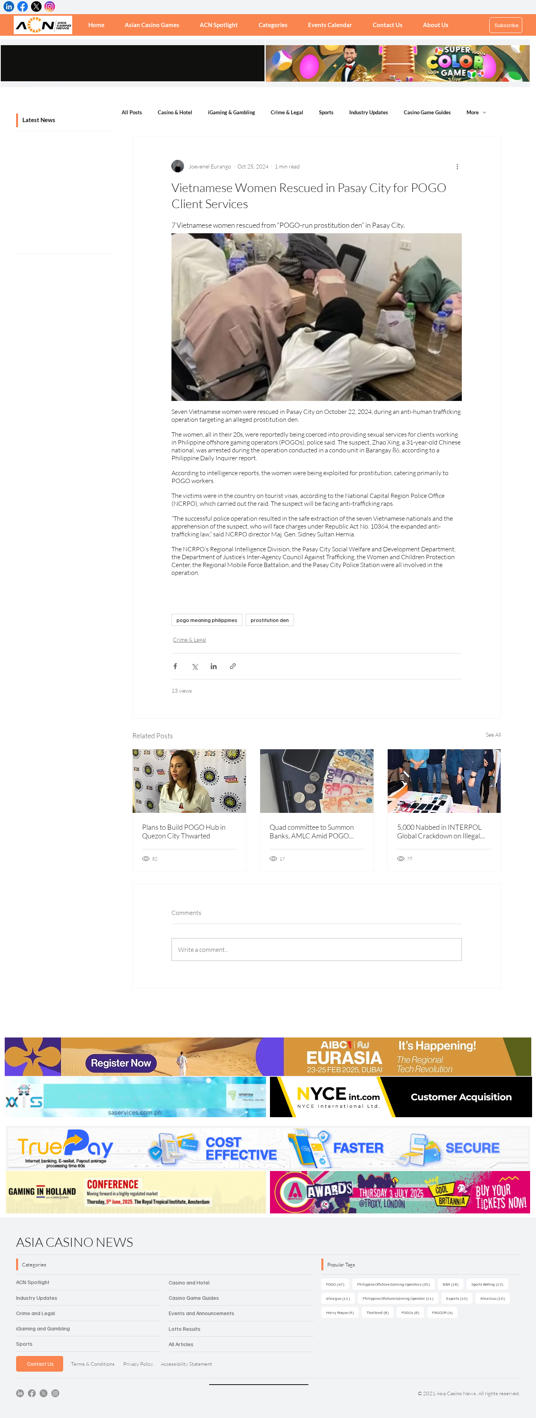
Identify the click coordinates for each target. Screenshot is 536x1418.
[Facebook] (32, 1393)
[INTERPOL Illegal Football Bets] (444, 781)
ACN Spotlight (32, 1282)
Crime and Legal (35, 1313)
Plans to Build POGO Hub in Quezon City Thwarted (184, 831)
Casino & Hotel (175, 112)
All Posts (132, 112)
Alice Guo (495, 1298)
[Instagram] (55, 1393)
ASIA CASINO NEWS (74, 1242)
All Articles (181, 1344)
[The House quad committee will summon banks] (317, 781)
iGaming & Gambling (231, 112)
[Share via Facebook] (175, 666)
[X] (43, 1393)
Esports (459, 1298)
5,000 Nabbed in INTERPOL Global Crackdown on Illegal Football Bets (439, 831)
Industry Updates (368, 112)
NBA (453, 1283)
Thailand (380, 1312)
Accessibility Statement (186, 1364)
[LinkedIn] (20, 1393)
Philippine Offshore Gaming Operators (396, 1283)
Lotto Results (185, 1328)
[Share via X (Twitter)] (194, 666)
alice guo (340, 1298)
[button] (273, 25)
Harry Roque (342, 1312)
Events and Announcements (201, 1313)
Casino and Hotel (189, 1282)
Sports (326, 112)
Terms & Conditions (93, 1364)
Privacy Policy (138, 1364)
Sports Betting (489, 1283)
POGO (337, 1283)
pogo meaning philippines (207, 620)
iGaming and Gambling (43, 1328)
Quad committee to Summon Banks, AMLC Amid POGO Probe (312, 831)
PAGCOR (445, 1312)
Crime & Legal (287, 112)
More (473, 112)
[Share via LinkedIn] (213, 666)
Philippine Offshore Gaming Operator (400, 1298)
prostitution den (270, 620)
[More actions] (457, 166)
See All (493, 734)
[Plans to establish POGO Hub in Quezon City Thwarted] (189, 781)
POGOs (412, 1312)
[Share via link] (233, 666)
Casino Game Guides (427, 112)
